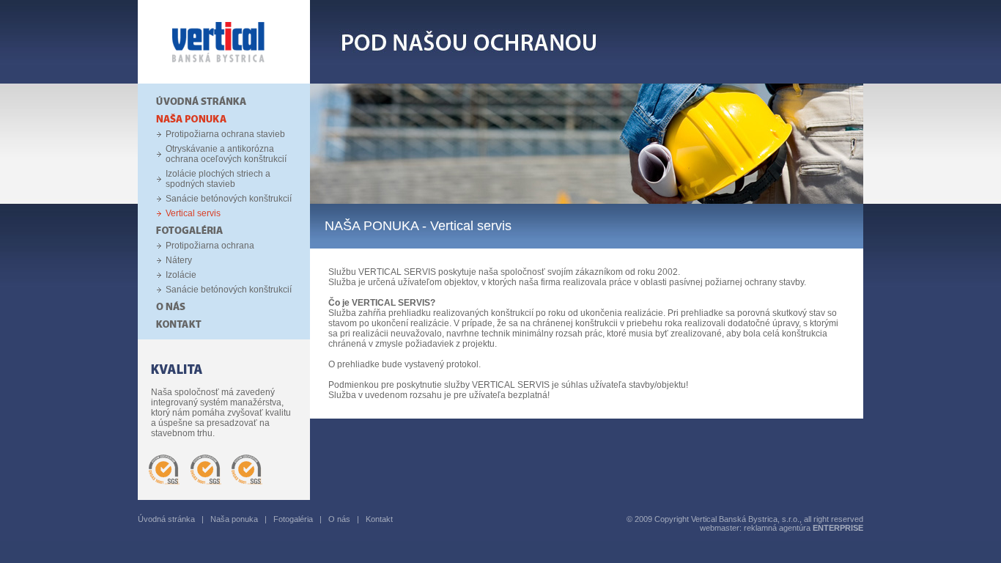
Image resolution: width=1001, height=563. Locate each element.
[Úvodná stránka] (224, 81)
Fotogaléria (293, 519)
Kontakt (379, 519)
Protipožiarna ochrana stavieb (225, 134)
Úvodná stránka (166, 519)
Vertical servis (193, 213)
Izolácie (181, 275)
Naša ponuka (234, 519)
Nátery (179, 260)
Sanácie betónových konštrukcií (229, 199)
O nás (339, 519)
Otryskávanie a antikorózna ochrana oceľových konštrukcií (226, 154)
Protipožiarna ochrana (210, 245)
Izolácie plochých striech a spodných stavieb (218, 179)
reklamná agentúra (803, 527)
